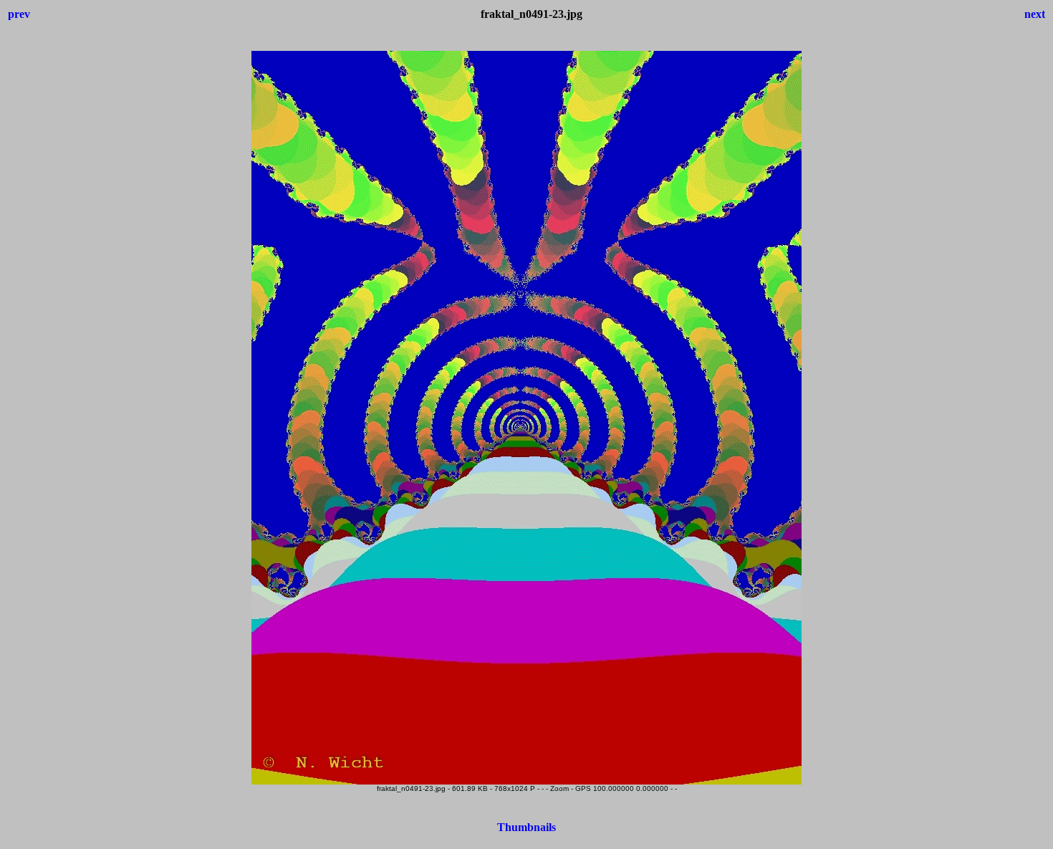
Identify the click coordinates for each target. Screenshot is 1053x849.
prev (19, 14)
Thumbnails (526, 827)
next (1034, 14)
